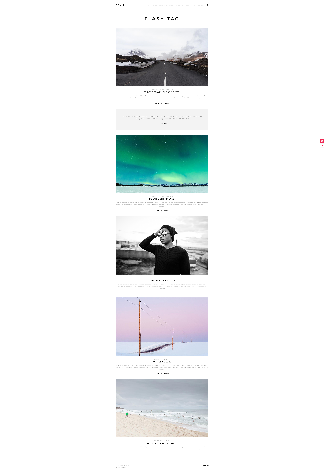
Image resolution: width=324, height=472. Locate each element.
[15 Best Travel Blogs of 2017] (162, 57)
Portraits (167, 278)
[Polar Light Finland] (162, 164)
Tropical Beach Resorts (162, 443)
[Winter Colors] (162, 326)
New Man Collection (162, 280)
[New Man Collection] (162, 245)
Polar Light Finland (162, 199)
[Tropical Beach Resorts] (162, 408)
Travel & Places (167, 89)
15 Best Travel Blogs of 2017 (162, 92)
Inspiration (167, 359)
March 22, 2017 (156, 89)
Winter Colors (162, 362)
